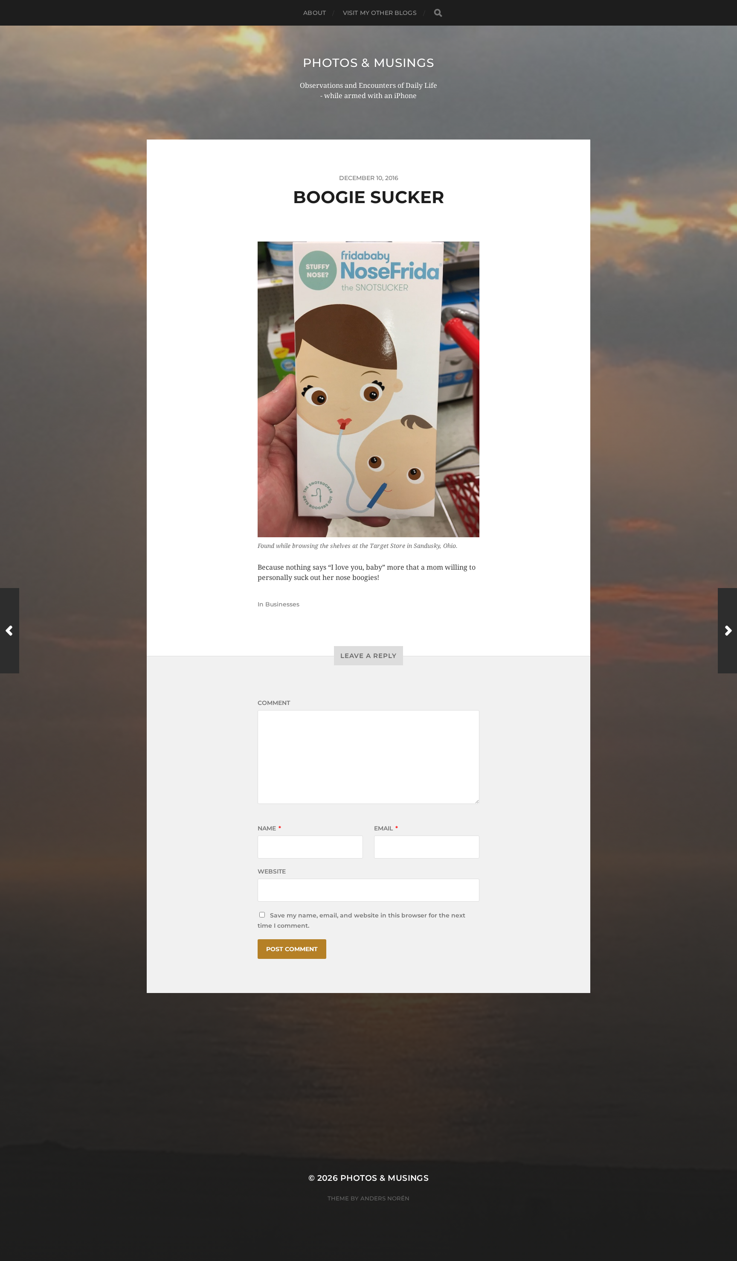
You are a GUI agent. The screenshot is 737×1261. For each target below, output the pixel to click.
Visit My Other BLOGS (380, 13)
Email (386, 828)
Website (272, 871)
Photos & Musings (368, 62)
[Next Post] (727, 630)
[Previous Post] (9, 630)
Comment (274, 703)
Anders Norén (384, 1198)
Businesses (282, 604)
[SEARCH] (438, 13)
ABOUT (314, 13)
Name (269, 828)
